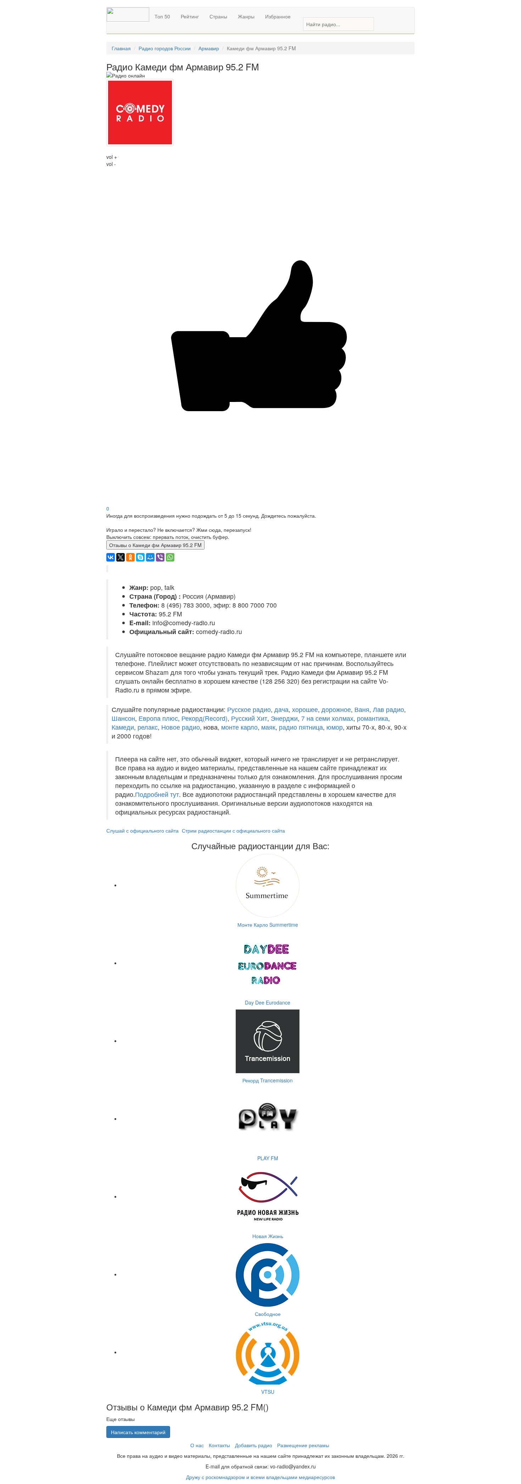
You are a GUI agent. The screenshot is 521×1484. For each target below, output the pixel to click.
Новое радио (180, 727)
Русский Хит (249, 718)
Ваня (361, 709)
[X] (120, 557)
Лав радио (388, 709)
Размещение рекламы (303, 1445)
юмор (334, 727)
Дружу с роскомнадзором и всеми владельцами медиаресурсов (260, 1476)
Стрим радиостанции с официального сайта (233, 830)
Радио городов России (165, 48)
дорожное (336, 709)
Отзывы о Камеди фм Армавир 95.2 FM (155, 544)
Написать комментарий (138, 1432)
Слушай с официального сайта (142, 830)
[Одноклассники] (130, 557)
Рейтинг (190, 16)
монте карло (239, 727)
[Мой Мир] (150, 557)
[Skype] (140, 557)
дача (281, 709)
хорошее (305, 709)
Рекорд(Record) (204, 718)
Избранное (278, 16)
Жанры (246, 16)
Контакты (219, 1445)
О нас (197, 1445)
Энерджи (284, 718)
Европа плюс (158, 718)
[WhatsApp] (170, 557)
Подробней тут (157, 794)
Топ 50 (162, 16)
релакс (148, 727)
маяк (268, 727)
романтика (372, 718)
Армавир (208, 48)
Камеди (123, 727)
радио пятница (301, 727)
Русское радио (249, 709)
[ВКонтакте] (110, 557)
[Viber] (160, 557)
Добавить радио (253, 1445)
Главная (121, 48)
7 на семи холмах (327, 718)
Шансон (123, 718)
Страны (218, 16)
